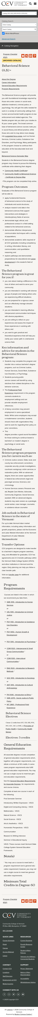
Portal (5, 944)
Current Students (26, 940)
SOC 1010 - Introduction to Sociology (21, 678)
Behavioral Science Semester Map (15, 156)
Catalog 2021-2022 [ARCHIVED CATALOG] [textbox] (15, 13)
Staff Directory (7, 976)
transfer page (14, 574)
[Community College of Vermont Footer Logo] (17, 915)
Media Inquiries (8, 984)
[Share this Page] (26, 55)
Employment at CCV (10, 980)
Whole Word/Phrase (12, 33)
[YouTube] (23, 994)
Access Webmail (8, 952)
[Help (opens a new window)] (34, 56)
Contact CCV (7, 969)
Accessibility (24, 978)
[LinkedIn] (18, 994)
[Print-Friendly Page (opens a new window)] (30, 56)
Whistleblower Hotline (28, 982)
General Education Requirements (14, 85)
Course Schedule (8, 940)
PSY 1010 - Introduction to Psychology (21, 641)
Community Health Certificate (16, 170)
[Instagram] (9, 994)
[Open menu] (35, 3)
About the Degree (9, 79)
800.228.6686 (7, 931)
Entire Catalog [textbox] (7, 25)
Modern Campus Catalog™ (23, 1014)
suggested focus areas (13, 136)
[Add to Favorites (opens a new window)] (22, 56)
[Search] (30, 4)
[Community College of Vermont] (14, 3)
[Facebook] (4, 994)
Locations (6, 972)
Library (5, 956)
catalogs (10, 1010)
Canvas (5, 948)
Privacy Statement (26, 969)
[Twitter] (13, 994)
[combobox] (19, 13)
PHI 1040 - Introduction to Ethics (19, 694)
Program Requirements (10, 89)
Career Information (9, 82)
